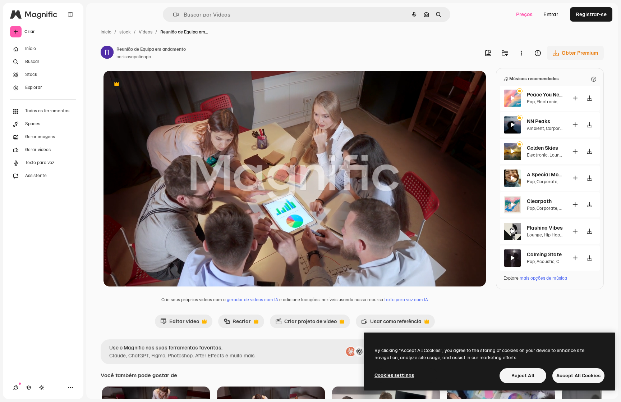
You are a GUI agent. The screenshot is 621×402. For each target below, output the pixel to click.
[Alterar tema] (41, 387)
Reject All (522, 375)
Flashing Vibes (545, 228)
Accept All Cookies (578, 375)
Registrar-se (591, 14)
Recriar (237, 323)
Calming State (544, 254)
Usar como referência (391, 323)
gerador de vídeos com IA (252, 300)
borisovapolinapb (133, 57)
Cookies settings (394, 375)
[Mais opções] (521, 53)
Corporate (556, 128)
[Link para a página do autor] (107, 53)
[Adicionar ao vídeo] (575, 98)
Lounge (557, 155)
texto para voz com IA (406, 300)
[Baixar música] (589, 98)
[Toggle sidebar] (70, 14)
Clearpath (539, 201)
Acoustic (546, 262)
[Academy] (28, 387)
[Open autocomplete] (173, 14)
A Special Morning (545, 174)
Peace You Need (545, 94)
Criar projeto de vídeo (306, 323)
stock (125, 32)
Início (106, 32)
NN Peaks (538, 121)
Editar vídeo (179, 323)
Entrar (550, 14)
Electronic (547, 102)
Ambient (535, 128)
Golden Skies (542, 148)
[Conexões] (16, 387)
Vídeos (145, 32)
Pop (531, 102)
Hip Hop (552, 235)
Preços (524, 14)
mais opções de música (543, 278)
